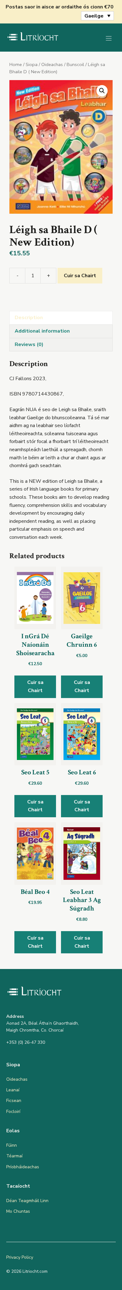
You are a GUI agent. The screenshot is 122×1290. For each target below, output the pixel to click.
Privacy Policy (19, 1257)
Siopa (32, 64)
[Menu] (109, 38)
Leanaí (12, 1090)
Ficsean (13, 1101)
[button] (102, 90)
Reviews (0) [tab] (29, 344)
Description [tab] (29, 317)
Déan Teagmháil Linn (27, 1201)
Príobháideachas (22, 1167)
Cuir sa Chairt (80, 275)
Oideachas (52, 64)
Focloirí (13, 1111)
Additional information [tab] (42, 331)
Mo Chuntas (18, 1211)
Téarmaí (14, 1156)
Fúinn (11, 1145)
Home (15, 64)
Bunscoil (75, 64)
